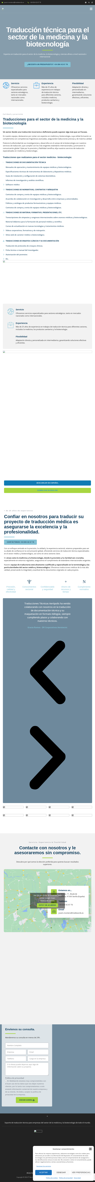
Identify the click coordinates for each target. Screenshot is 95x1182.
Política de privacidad (66, 1178)
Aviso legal (77, 1178)
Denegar (61, 1172)
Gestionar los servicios (43, 1166)
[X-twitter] (89, 2)
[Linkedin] (85, 2)
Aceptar (43, 1172)
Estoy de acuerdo (47, 905)
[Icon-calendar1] (92, 2)
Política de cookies (52, 1178)
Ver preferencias (81, 1172)
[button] (90, 1149)
